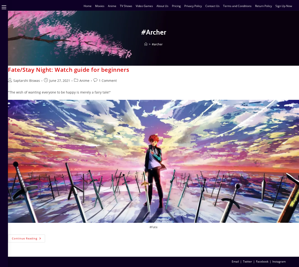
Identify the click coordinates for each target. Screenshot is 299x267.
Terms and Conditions (237, 6)
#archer (157, 44)
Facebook (262, 261)
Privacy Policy (193, 6)
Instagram (279, 261)
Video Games (144, 6)
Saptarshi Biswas (26, 80)
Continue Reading (28, 237)
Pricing (176, 6)
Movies (99, 6)
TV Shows (126, 6)
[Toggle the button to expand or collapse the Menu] (4, 6)
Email (235, 261)
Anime (112, 6)
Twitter (247, 261)
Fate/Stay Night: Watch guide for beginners (68, 69)
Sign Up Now (283, 6)
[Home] (145, 44)
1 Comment (108, 80)
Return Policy (263, 6)
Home (88, 6)
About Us (162, 6)
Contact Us (212, 6)
